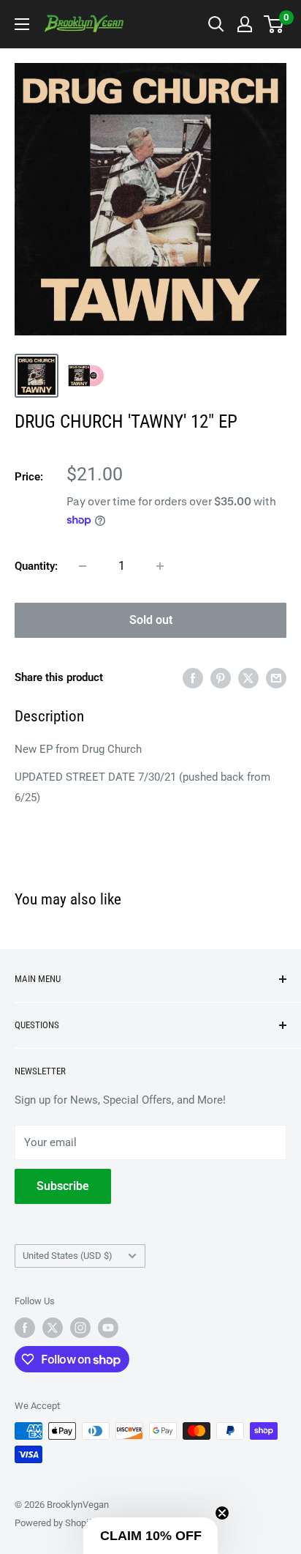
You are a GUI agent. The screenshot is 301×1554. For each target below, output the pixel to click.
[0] (274, 24)
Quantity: (36, 566)
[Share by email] (276, 677)
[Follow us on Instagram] (80, 1327)
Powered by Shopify (55, 1522)
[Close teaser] (222, 1513)
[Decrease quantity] (82, 566)
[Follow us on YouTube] (108, 1327)
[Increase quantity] (160, 566)
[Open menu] (22, 24)
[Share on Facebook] (193, 677)
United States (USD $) (68, 1255)
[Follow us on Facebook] (25, 1327)
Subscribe (63, 1186)
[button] (150, 1535)
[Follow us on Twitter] (52, 1327)
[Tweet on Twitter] (248, 677)
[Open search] (216, 24)
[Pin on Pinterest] (220, 677)
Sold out (150, 620)
